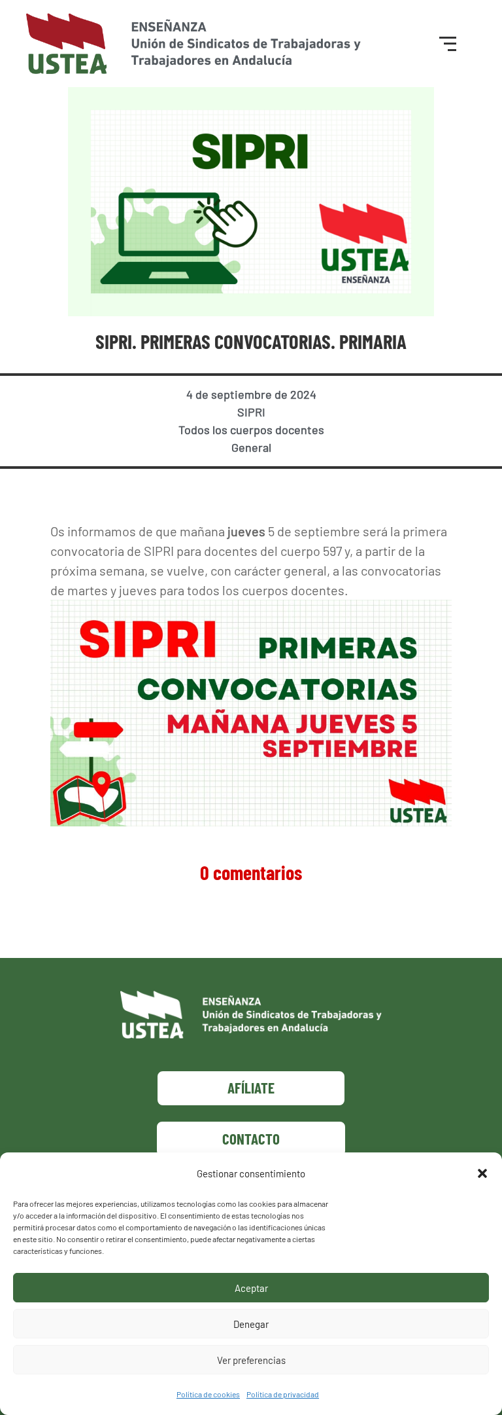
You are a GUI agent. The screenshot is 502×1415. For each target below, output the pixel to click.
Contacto (251, 1139)
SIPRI (251, 412)
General (251, 447)
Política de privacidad (282, 1394)
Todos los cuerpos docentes (251, 429)
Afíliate (251, 1087)
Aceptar (251, 1288)
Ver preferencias (251, 1360)
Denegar (251, 1324)
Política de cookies (208, 1394)
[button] (482, 1173)
